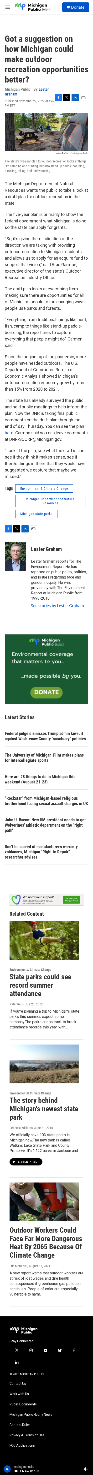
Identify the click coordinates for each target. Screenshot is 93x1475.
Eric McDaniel (18, 1266)
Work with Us (19, 1394)
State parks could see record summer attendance (40, 985)
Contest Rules (20, 1425)
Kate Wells (17, 1004)
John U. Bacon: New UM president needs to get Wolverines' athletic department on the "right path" (45, 825)
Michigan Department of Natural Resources (50, 501)
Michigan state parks (36, 514)
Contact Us (18, 1383)
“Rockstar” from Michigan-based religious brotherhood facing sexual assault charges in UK (46, 801)
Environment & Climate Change (44, 488)
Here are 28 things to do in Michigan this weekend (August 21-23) (40, 779)
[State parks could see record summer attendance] (44, 940)
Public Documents (23, 1404)
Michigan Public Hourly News (31, 1414)
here (9, 432)
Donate (77, 7)
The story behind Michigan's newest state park (44, 1108)
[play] (7, 1469)
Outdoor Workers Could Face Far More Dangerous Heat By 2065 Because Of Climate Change (46, 1242)
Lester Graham (46, 549)
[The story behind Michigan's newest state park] (44, 1064)
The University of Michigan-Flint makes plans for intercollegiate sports (44, 757)
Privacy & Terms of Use (27, 1435)
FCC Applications (22, 1445)
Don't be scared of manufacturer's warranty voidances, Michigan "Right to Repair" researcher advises (41, 852)
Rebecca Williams (21, 1128)
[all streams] (86, 1469)
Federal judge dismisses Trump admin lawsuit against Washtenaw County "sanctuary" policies (45, 736)
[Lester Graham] (15, 556)
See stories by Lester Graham (57, 605)
